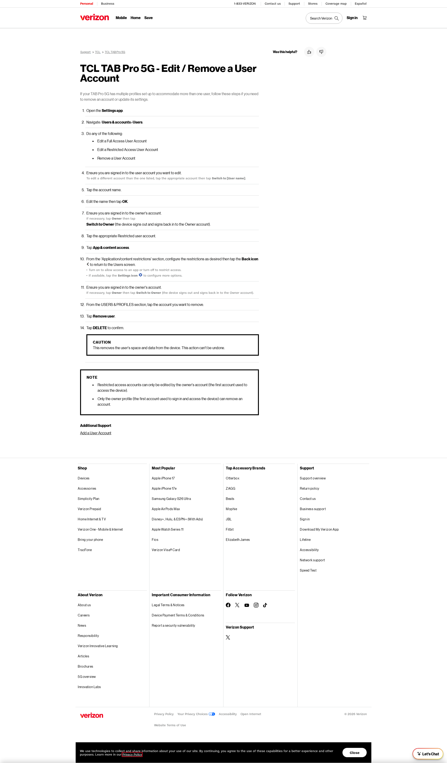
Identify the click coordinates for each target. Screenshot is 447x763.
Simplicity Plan (88, 499)
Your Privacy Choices (193, 714)
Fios (155, 540)
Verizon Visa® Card (166, 550)
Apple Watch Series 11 (168, 529)
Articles (83, 656)
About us (84, 605)
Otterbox (232, 478)
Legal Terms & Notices (168, 605)
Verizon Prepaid (89, 509)
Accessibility (309, 550)
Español (360, 3)
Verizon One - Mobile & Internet (100, 529)
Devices (84, 478)
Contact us (273, 3)
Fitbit (230, 529)
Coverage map (336, 3)
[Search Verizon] (324, 18)
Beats (230, 499)
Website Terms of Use (170, 725)
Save (148, 17)
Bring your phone (90, 540)
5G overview (87, 677)
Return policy (309, 488)
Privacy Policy (164, 714)
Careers (84, 615)
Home (136, 17)
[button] (309, 52)
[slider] (428, 753)
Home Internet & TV (92, 519)
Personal (86, 3)
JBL (229, 519)
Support (294, 3)
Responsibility (88, 636)
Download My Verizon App (319, 529)
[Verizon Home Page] (94, 17)
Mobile (121, 17)
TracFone (85, 550)
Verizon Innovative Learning (98, 646)
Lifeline (305, 540)
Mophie (231, 509)
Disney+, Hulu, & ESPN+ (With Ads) (177, 519)
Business (107, 3)
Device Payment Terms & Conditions (178, 615)
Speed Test (308, 570)
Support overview (313, 478)
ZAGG (230, 488)
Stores (313, 3)
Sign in (305, 519)
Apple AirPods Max (166, 509)
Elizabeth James (238, 540)
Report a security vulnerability (173, 625)
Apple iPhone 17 (163, 478)
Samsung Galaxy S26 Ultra (171, 499)
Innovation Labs (89, 687)
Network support (312, 560)
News (82, 625)
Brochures (85, 666)
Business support (313, 509)
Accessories (87, 488)
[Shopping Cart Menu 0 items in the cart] (364, 18)
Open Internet (250, 714)
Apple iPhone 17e (164, 488)
